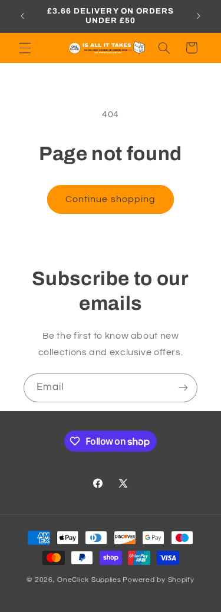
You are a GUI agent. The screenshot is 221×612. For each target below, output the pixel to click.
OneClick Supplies (89, 580)
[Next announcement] (199, 16)
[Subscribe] (183, 387)
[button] (24, 47)
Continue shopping (110, 199)
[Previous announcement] (22, 16)
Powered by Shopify (158, 580)
